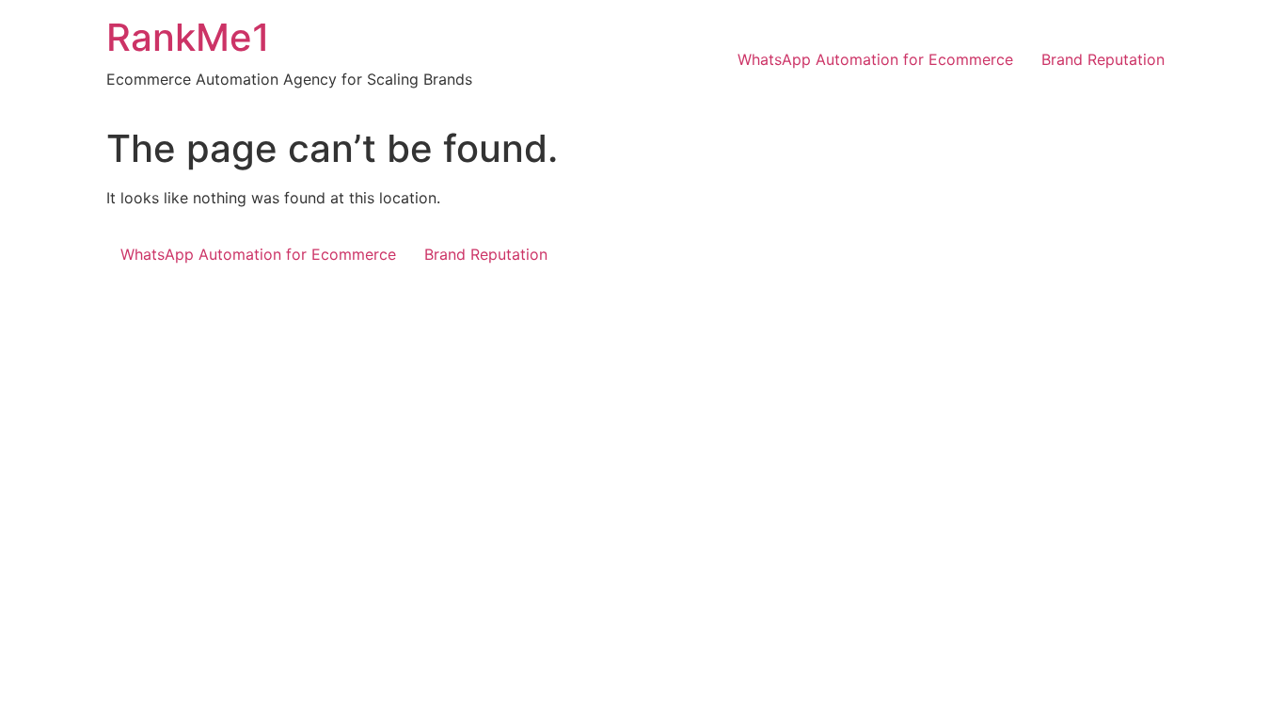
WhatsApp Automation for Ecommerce (875, 59)
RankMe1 (188, 37)
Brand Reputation (1103, 59)
